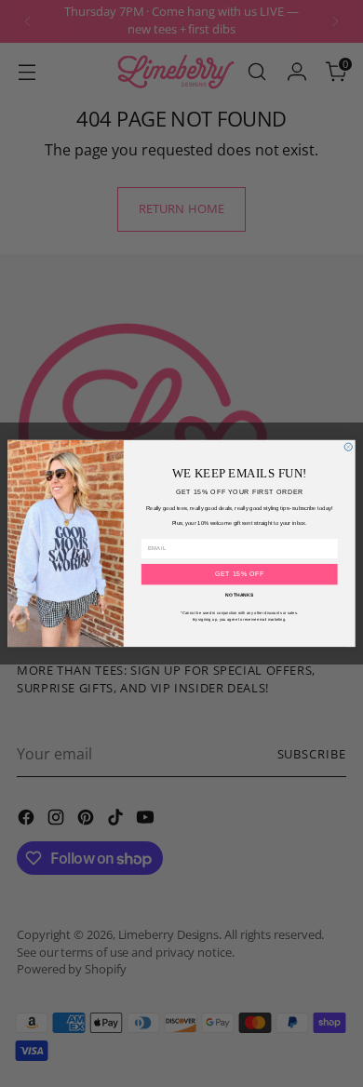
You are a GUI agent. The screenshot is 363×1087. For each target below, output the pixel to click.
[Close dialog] (348, 446)
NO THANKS (239, 595)
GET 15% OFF (239, 573)
